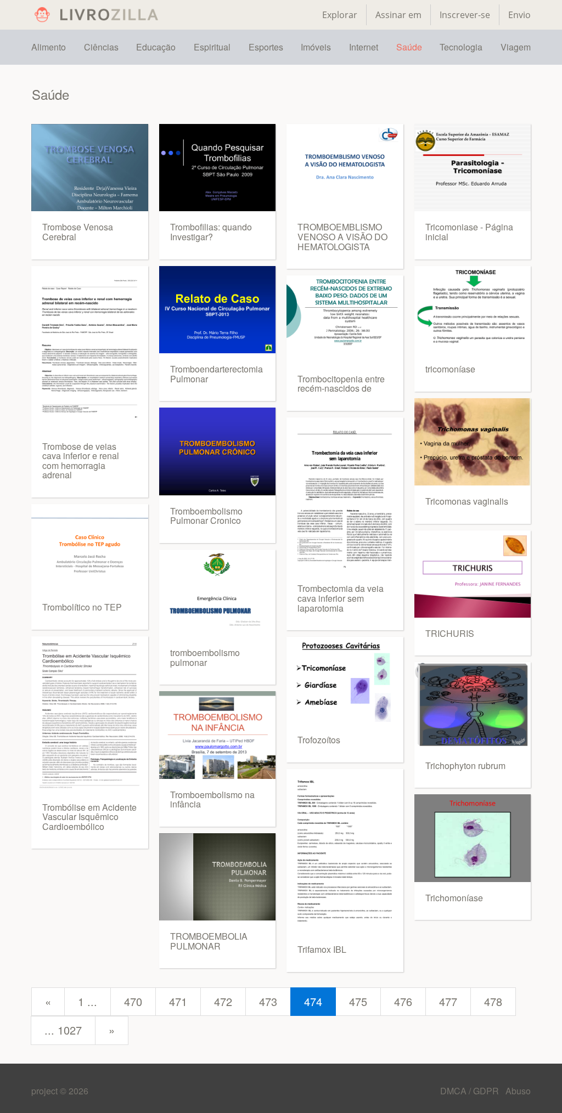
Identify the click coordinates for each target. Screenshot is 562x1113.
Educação (156, 47)
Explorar (339, 15)
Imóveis (316, 47)
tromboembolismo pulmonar (205, 657)
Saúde (409, 47)
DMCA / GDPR (470, 1090)
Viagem (516, 47)
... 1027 (63, 1030)
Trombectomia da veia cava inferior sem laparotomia (340, 598)
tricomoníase (450, 369)
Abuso (518, 1090)
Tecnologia (461, 47)
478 (493, 1001)
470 (133, 1001)
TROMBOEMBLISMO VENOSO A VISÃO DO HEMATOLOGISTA (342, 236)
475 (358, 1001)
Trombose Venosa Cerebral (77, 232)
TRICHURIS (449, 633)
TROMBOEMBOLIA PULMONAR (209, 941)
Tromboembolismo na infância (212, 799)
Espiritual (212, 47)
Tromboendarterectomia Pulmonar (216, 374)
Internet (363, 47)
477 (448, 1001)
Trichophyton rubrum (465, 765)
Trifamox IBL (321, 949)
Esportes (266, 47)
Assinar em (398, 15)
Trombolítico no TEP (82, 607)
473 (268, 1001)
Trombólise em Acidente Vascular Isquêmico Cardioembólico (89, 817)
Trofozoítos (318, 739)
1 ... (87, 1001)
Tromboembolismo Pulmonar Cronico (206, 516)
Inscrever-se (465, 15)
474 (313, 1001)
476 (403, 1001)
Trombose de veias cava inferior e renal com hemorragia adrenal (80, 461)
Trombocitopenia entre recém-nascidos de (341, 383)
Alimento (48, 47)
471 (178, 1001)
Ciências (101, 47)
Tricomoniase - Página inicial (469, 232)
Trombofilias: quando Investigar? (211, 232)
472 (223, 1001)
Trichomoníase (454, 897)
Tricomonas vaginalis (466, 501)
